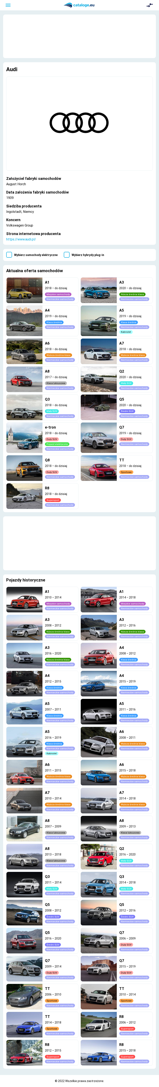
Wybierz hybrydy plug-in (88, 255)
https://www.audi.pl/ (21, 239)
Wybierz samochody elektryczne (36, 255)
